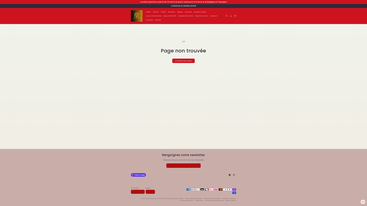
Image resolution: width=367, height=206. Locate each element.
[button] (227, 16)
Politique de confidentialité (212, 198)
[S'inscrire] (198, 165)
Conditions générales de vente (214, 200)
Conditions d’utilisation (229, 198)
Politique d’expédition (187, 200)
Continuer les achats (183, 61)
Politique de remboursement (193, 198)
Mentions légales (231, 200)
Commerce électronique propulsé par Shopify (169, 198)
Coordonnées (199, 200)
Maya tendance (151, 198)
